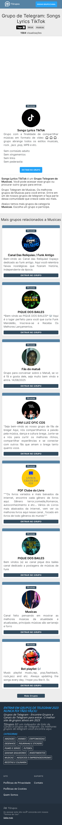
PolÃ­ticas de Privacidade (17, 782)
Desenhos (9, 743)
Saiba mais (8, 818)
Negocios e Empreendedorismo (34, 757)
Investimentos (37, 752)
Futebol (28, 748)
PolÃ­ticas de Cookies (15, 788)
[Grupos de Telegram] (7, 3)
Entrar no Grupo (31, 275)
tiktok (30, 27)
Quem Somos (10, 794)
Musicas (8, 757)
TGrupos (15, 4)
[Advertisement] (31, 71)
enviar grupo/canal (46, 4)
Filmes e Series (12, 748)
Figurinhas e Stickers (30, 743)
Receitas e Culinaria (15, 762)
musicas (40, 27)
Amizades (9, 738)
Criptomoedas (37, 738)
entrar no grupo (31, 170)
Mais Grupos (31, 696)
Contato (38, 782)
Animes (22, 738)
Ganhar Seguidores (15, 752)
